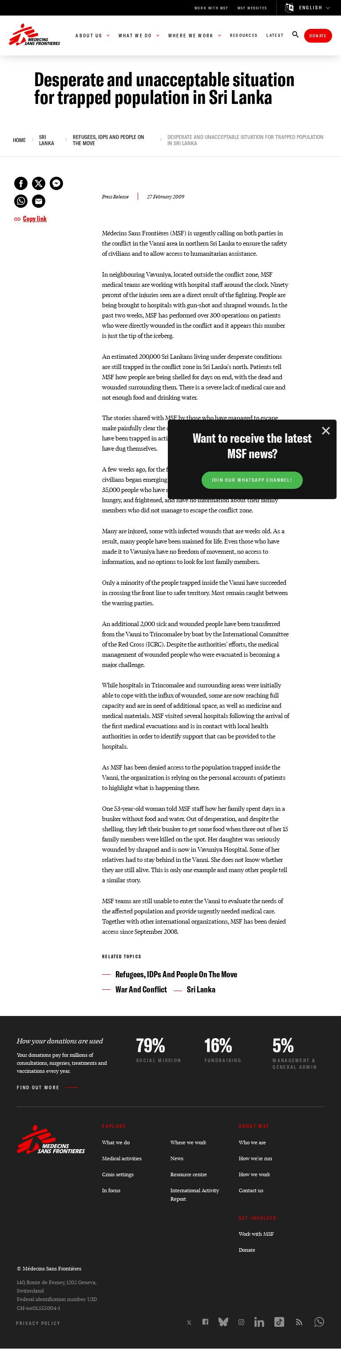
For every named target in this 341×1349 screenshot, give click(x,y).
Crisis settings (118, 1174)
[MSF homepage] (34, 36)
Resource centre (188, 1174)
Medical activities (122, 1158)
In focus (111, 1190)
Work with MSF (256, 1234)
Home (19, 140)
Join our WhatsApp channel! (252, 480)
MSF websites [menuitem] (252, 8)
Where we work (188, 1142)
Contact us (251, 1190)
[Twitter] (189, 1322)
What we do (116, 1142)
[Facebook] (205, 1321)
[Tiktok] (279, 1322)
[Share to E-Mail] (38, 201)
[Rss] (299, 1322)
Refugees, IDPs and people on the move (108, 140)
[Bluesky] (223, 1322)
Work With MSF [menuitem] (211, 8)
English (310, 8)
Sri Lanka (46, 140)
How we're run (255, 1158)
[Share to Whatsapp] (21, 201)
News (176, 1158)
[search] (295, 35)
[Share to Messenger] (56, 183)
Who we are (252, 1142)
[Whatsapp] (319, 1322)
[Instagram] (241, 1322)
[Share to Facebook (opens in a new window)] (21, 183)
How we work (254, 1174)
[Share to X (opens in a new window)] (38, 183)
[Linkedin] (259, 1322)
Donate (318, 35)
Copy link (35, 218)
